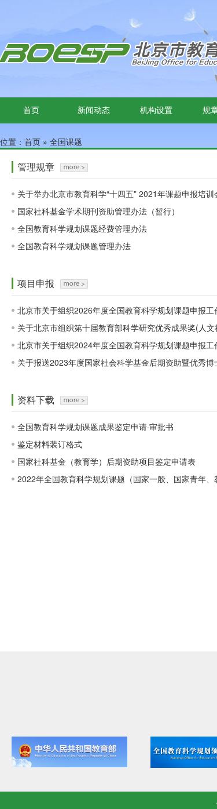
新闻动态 (94, 109)
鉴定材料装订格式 (49, 444)
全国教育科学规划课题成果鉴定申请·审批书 (95, 426)
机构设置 (156, 109)
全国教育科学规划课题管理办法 (74, 246)
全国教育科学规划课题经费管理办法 (82, 228)
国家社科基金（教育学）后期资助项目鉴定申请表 (106, 461)
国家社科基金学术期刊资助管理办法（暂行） (98, 211)
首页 (31, 109)
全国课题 (66, 141)
